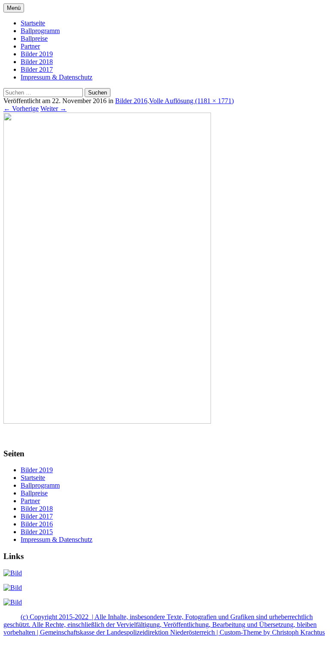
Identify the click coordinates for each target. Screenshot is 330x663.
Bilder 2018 (37, 61)
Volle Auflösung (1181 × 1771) (191, 100)
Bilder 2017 (37, 69)
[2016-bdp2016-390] (107, 421)
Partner (30, 46)
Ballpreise (34, 38)
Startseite (33, 23)
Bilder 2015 (37, 531)
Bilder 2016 (131, 100)
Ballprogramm (40, 30)
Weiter (53, 108)
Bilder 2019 (37, 54)
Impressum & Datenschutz (56, 77)
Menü (14, 8)
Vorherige (21, 108)
